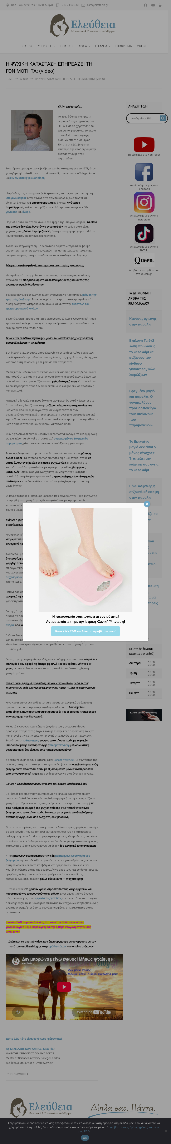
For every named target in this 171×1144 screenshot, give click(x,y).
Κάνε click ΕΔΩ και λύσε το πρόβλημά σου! (85, 631)
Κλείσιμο (147, 504)
